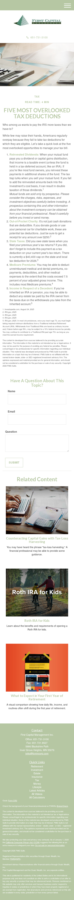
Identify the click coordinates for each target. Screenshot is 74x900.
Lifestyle (37, 787)
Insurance (37, 776)
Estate (37, 773)
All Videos (37, 794)
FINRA (13, 858)
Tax (37, 780)
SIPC (18, 858)
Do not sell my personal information (50, 845)
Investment (37, 770)
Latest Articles (37, 790)
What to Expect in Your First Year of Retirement (37, 697)
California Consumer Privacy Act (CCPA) (23, 842)
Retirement (37, 766)
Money (37, 783)
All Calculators (37, 797)
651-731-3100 (39, 37)
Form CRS (12, 800)
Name (11, 391)
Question (11, 432)
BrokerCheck (62, 806)
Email (11, 411)
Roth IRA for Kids (37, 621)
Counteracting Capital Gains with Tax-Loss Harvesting (37, 540)
